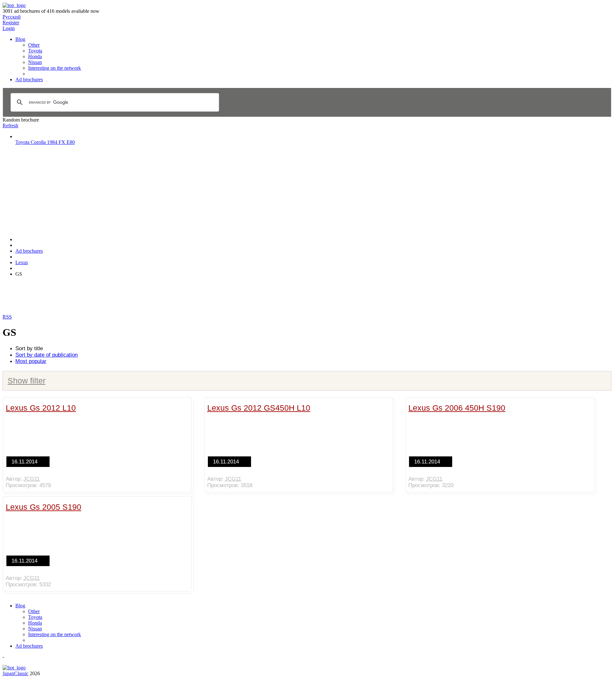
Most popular (30, 361)
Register (11, 22)
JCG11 (31, 479)
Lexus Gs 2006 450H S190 (456, 407)
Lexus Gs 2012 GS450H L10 (258, 407)
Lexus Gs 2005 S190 (43, 506)
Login (9, 28)
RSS (7, 317)
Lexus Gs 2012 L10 (41, 407)
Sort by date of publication (46, 355)
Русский (12, 17)
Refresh (10, 125)
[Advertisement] (50, 190)
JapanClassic (15, 673)
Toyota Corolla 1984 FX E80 (45, 142)
